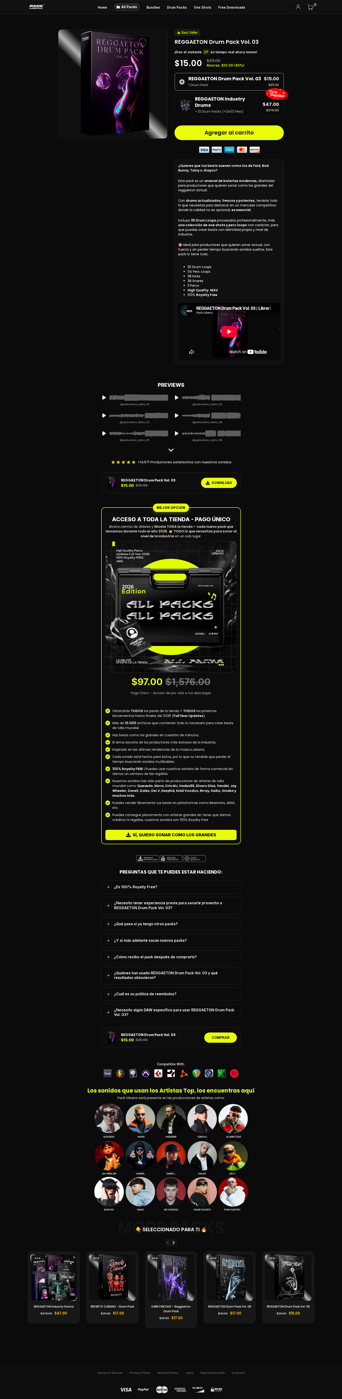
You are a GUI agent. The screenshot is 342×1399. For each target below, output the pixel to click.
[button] (229, 81)
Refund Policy (168, 1372)
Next (173, 1242)
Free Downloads (212, 1372)
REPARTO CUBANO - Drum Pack (112, 1306)
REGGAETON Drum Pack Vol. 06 (229, 1306)
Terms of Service (109, 1372)
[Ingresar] (298, 7)
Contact (238, 1372)
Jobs (189, 1372)
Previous (167, 1242)
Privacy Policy (140, 1372)
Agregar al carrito (229, 132)
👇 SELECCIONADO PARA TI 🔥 (171, 1229)
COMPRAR (220, 1037)
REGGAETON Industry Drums (54, 1306)
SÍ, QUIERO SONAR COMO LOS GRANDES (174, 834)
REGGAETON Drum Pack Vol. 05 (288, 1306)
